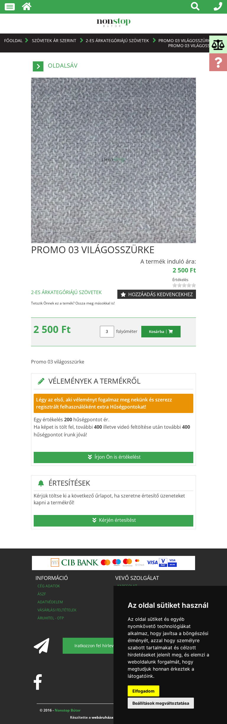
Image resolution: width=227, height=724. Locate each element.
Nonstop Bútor (67, 710)
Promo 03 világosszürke (185, 40)
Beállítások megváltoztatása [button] (160, 703)
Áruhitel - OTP (51, 618)
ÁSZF (42, 594)
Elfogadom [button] (143, 690)
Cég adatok (49, 586)
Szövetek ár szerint (54, 40)
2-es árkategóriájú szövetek (118, 40)
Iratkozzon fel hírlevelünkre (101, 645)
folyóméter (126, 331)
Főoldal (13, 40)
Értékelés (180, 279)
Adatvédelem (50, 602)
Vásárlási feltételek (57, 610)
